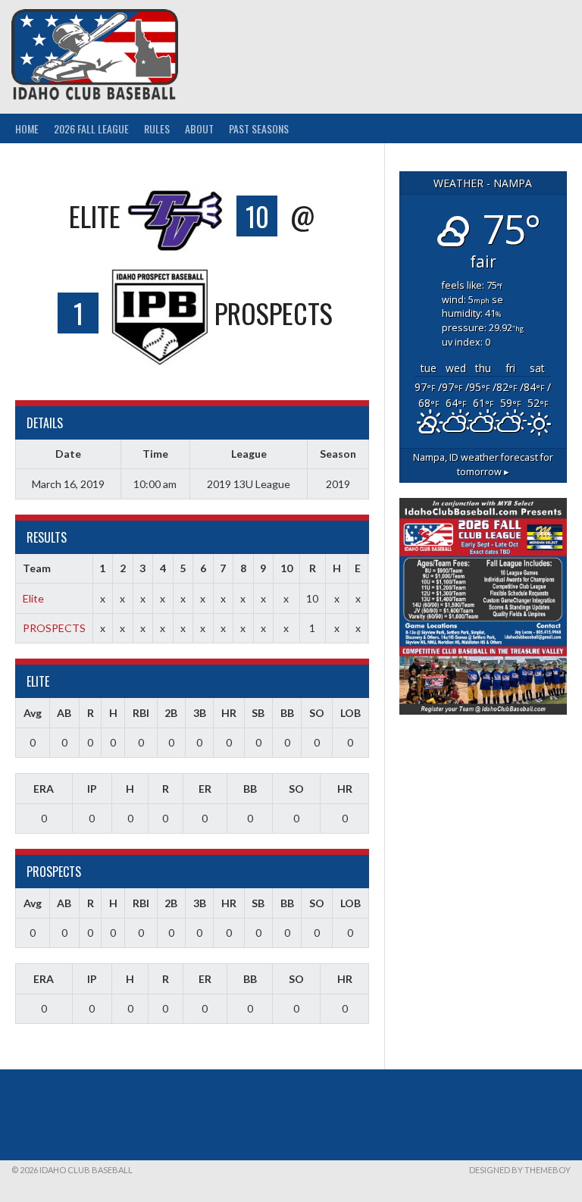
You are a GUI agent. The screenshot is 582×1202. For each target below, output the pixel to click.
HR (228, 712)
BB (287, 712)
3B (199, 712)
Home (27, 128)
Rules (157, 128)
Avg (32, 712)
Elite (33, 598)
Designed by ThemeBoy (520, 1170)
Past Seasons (259, 128)
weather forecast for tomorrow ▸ (483, 464)
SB (258, 712)
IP (92, 788)
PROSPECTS (54, 627)
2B (170, 712)
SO (316, 712)
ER (205, 788)
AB (64, 712)
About (199, 128)
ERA (43, 788)
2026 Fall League (91, 128)
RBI (141, 712)
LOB (350, 712)
